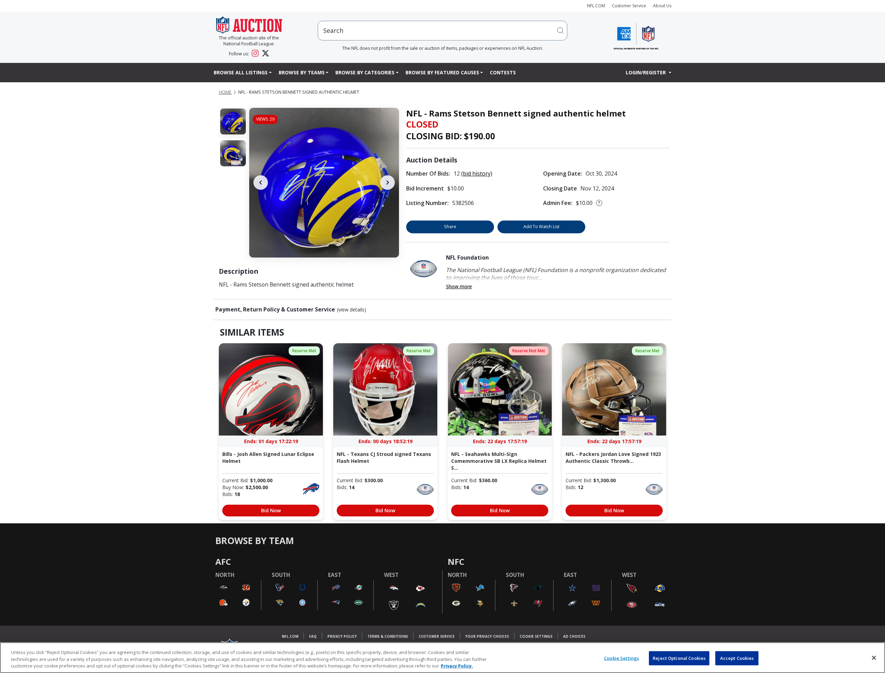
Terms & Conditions (387, 636)
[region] (442, 657)
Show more (459, 286)
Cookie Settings (536, 636)
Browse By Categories (364, 72)
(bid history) (476, 173)
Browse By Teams (302, 72)
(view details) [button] (351, 310)
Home (225, 92)
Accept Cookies (737, 658)
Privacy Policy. (457, 666)
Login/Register (646, 72)
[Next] (387, 182)
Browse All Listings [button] (241, 72)
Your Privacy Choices (487, 636)
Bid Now (271, 510)
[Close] (874, 657)
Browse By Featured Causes (442, 72)
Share (450, 227)
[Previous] (260, 182)
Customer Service (629, 6)
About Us (662, 6)
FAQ (313, 636)
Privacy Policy (342, 636)
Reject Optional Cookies (679, 658)
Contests (503, 72)
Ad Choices (574, 636)
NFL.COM (596, 6)
